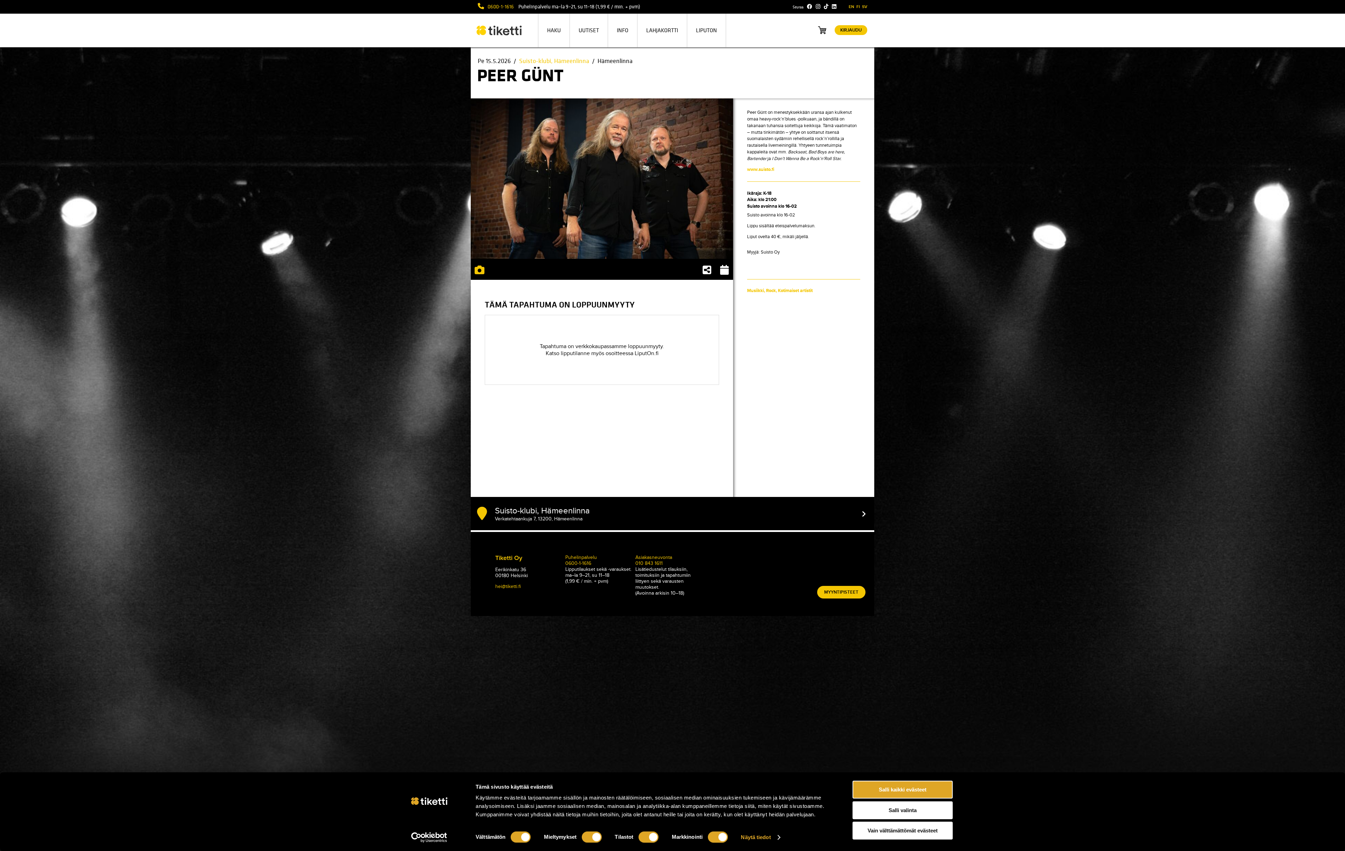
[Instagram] (818, 6)
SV (864, 6)
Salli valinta (903, 810)
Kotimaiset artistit (795, 290)
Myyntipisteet (841, 592)
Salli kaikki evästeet (902, 790)
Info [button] (622, 30)
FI (858, 6)
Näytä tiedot (756, 837)
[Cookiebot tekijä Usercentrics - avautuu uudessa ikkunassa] (429, 837)
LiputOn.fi (646, 353)
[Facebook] (809, 6)
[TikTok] (826, 6)
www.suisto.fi (760, 169)
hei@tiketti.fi (508, 586)
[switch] (592, 837)
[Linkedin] (834, 6)
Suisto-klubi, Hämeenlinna (554, 61)
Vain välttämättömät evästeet (903, 830)
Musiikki (755, 290)
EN (851, 6)
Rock (771, 290)
